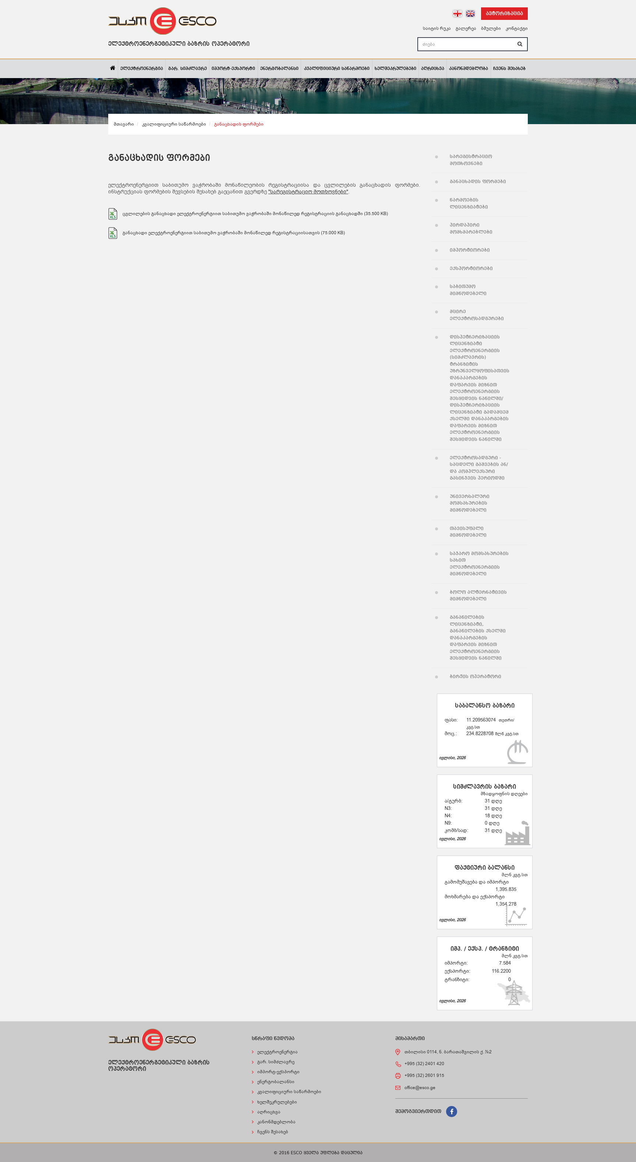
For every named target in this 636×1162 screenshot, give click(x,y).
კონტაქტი (517, 28)
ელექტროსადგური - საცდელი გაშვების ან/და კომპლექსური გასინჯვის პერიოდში (479, 468)
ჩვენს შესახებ (509, 69)
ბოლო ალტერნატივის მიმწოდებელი (478, 596)
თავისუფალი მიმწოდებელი (468, 532)
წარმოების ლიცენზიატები (469, 204)
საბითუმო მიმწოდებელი (468, 290)
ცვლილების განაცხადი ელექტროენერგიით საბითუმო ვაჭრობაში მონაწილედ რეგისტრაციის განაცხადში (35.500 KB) (255, 214)
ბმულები (491, 28)
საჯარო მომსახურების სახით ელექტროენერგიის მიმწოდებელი (479, 564)
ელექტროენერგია (141, 69)
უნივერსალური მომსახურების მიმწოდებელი (470, 503)
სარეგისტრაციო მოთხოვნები (471, 160)
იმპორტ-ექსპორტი (233, 69)
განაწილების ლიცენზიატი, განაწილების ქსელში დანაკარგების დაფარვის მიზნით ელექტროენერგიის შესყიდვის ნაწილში (478, 638)
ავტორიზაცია (504, 13)
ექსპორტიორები (471, 268)
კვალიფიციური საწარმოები (337, 69)
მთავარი (124, 124)
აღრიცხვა (432, 69)
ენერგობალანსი (279, 69)
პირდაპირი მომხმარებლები (471, 229)
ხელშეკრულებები (395, 69)
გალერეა (466, 28)
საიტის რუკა (437, 28)
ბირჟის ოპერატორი (475, 676)
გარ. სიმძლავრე (187, 69)
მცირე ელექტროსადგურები (477, 315)
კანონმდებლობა (468, 69)
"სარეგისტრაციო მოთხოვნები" (308, 192)
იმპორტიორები (470, 250)
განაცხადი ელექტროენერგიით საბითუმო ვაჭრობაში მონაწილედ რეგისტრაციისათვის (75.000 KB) (234, 233)
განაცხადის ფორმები (478, 181)
